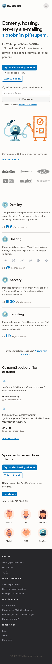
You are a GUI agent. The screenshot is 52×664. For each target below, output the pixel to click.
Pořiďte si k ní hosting (28, 105)
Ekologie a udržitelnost (13, 593)
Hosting (15, 239)
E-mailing (17, 314)
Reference (7, 640)
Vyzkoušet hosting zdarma (19, 67)
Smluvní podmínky (11, 584)
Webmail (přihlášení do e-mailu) (17, 614)
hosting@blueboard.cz (13, 562)
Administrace (8, 605)
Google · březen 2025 (14, 431)
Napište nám (10, 494)
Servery (16, 280)
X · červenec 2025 (13, 400)
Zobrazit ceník (12, 78)
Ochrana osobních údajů (14, 589)
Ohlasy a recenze (10, 159)
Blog (4, 631)
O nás (5, 635)
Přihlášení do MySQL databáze (17, 610)
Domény (16, 205)
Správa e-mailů (9, 619)
